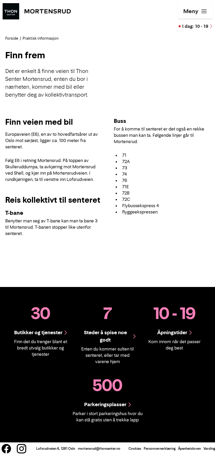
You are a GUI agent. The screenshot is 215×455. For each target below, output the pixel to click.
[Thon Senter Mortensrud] (37, 10)
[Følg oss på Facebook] (6, 448)
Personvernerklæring (159, 449)
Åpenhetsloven (189, 449)
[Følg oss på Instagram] (21, 448)
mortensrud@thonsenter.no (99, 449)
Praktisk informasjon (40, 38)
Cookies (134, 449)
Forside (11, 38)
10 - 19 (195, 26)
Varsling (209, 449)
